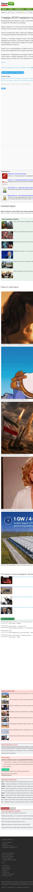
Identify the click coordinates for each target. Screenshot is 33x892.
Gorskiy (3, 786)
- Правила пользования (8, 873)
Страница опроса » (6, 775)
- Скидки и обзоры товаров (9, 859)
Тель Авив (18, 12)
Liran (2, 781)
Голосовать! (5, 769)
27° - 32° (26, 12)
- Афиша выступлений (7, 856)
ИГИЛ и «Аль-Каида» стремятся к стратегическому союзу (17, 80)
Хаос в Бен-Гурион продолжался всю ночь (12, 821)
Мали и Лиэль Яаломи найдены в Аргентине (13, 813)
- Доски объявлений (7, 854)
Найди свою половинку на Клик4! (17, 173)
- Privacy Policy (6, 872)
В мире (11, 9)
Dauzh (3, 793)
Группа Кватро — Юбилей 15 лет (17, 626)
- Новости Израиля (7, 842)
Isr (2, 799)
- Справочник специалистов (9, 847)
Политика (28, 9)
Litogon (3, 797)
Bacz (2, 795)
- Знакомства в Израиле (8, 853)
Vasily (2, 784)
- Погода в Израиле (7, 858)
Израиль (4, 9)
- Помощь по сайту (7, 875)
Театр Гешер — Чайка (14, 637)
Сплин (10, 630)
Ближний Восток (19, 9)
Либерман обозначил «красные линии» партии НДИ (15, 824)
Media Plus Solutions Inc (24, 887)
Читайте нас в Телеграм (12, 72)
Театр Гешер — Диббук (15, 623)
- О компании (5, 865)
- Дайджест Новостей (8, 845)
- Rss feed (4, 870)
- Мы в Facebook (6, 868)
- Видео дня (5, 844)
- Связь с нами (6, 867)
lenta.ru (3, 62)
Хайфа (30, 12)
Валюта (3, 12)
